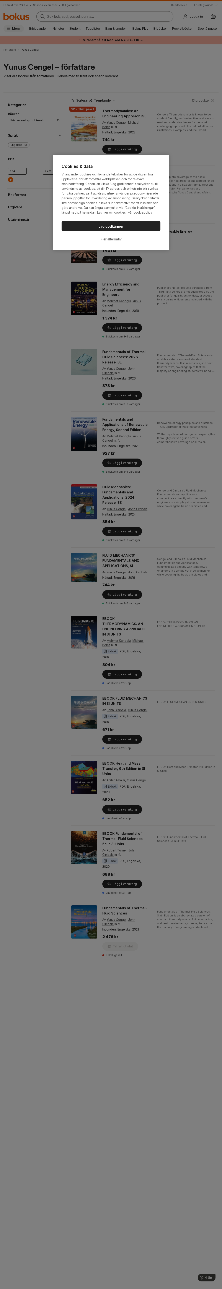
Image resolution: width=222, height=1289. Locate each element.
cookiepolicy (143, 212)
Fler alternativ (111, 239)
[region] (111, 202)
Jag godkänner (111, 226)
